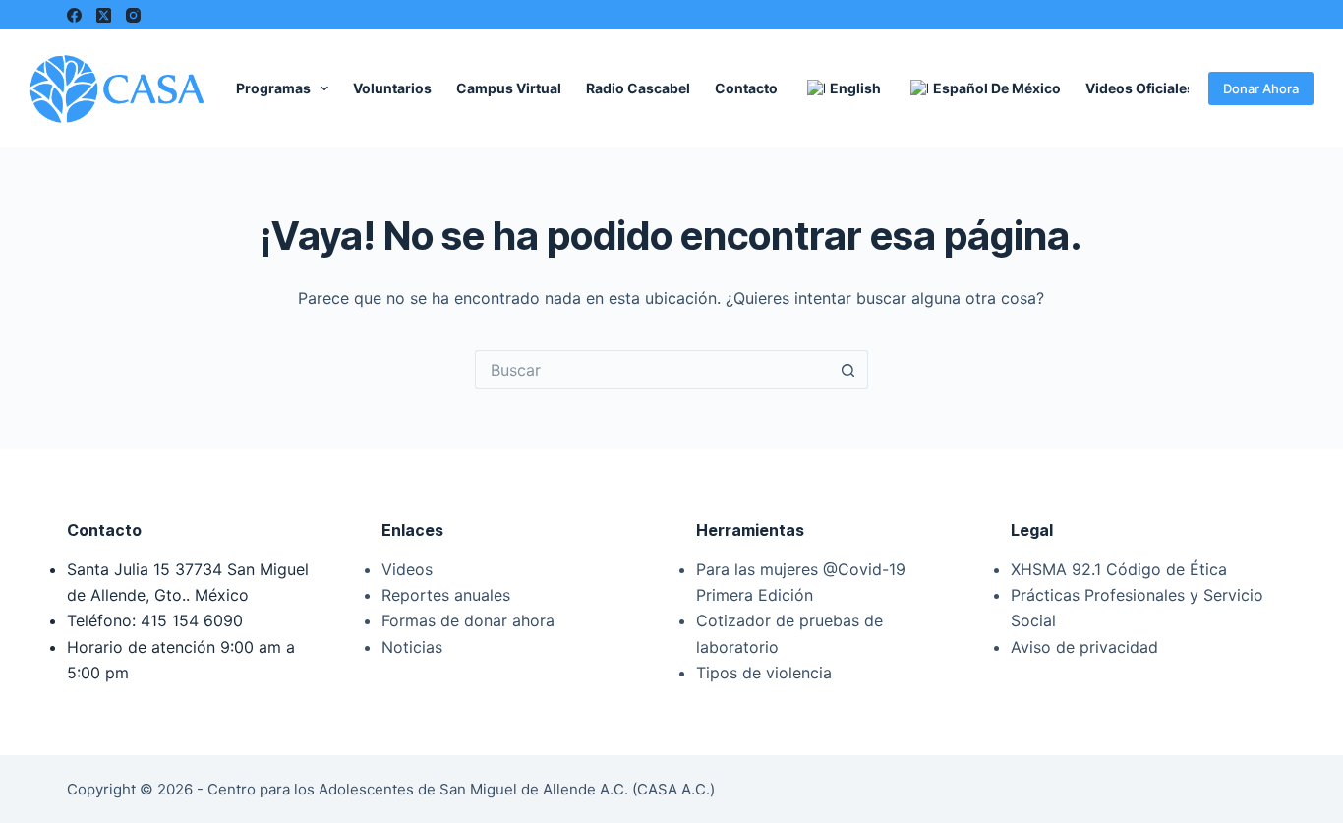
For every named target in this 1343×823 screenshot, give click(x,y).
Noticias (411, 647)
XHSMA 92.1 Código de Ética (1119, 569)
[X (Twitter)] (103, 15)
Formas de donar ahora (468, 620)
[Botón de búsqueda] (848, 369)
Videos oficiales (1140, 88)
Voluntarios (392, 88)
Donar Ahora (1261, 88)
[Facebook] (74, 15)
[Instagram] (133, 15)
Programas (273, 88)
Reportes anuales (445, 595)
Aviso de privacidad (1084, 647)
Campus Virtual (508, 88)
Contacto (746, 88)
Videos (407, 569)
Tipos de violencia (764, 672)
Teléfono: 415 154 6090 (155, 620)
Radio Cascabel (638, 88)
